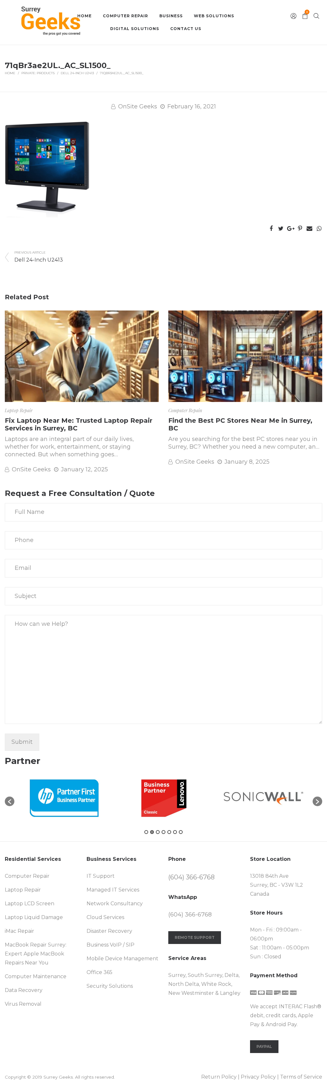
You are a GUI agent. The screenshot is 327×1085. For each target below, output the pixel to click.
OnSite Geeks (137, 106)
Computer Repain (185, 410)
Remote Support (195, 937)
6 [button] (175, 832)
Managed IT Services (113, 890)
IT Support (101, 876)
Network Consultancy (115, 903)
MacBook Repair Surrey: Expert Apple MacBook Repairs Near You (35, 954)
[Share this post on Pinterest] (300, 228)
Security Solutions (110, 986)
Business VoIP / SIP (110, 945)
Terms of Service (301, 1077)
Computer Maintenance (35, 976)
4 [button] (163, 832)
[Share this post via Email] (309, 228)
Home (10, 73)
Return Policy (219, 1077)
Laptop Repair (19, 410)
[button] (9, 801)
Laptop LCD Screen (29, 903)
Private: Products (38, 73)
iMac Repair (19, 931)
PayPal (264, 1046)
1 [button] (146, 832)
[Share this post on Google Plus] (290, 228)
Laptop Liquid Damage (34, 917)
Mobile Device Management (122, 958)
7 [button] (181, 832)
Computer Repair (27, 876)
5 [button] (169, 832)
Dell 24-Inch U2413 (77, 73)
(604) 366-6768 (191, 877)
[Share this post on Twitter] (281, 228)
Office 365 (99, 972)
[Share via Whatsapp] (319, 228)
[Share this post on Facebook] (271, 228)
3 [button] (158, 832)
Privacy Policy (258, 1077)
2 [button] (152, 832)
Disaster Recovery (109, 931)
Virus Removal (23, 1004)
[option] (64, 798)
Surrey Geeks (58, 1077)
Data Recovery (23, 990)
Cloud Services (105, 917)
